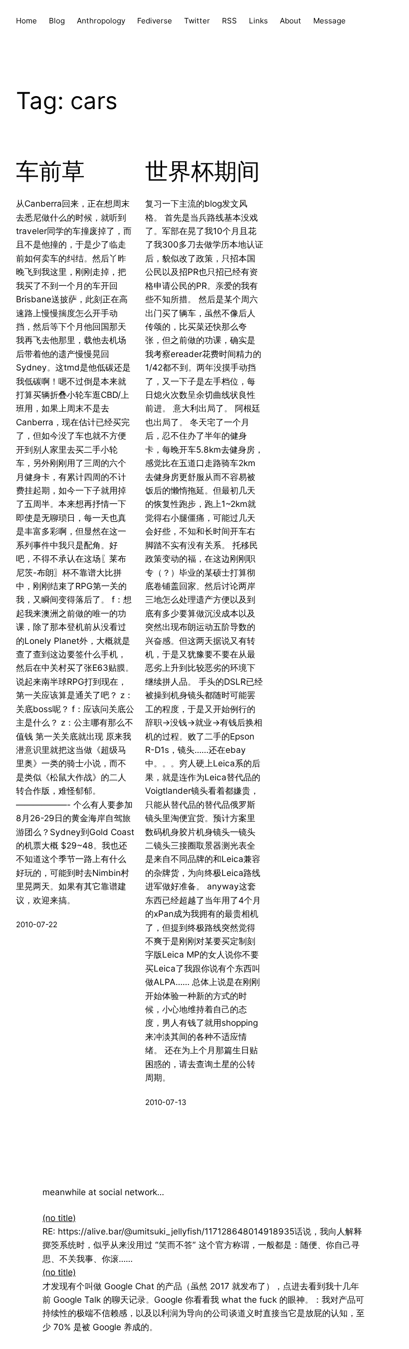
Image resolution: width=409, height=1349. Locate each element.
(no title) (59, 1218)
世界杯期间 (202, 171)
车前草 (50, 171)
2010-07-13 (166, 1102)
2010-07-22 (36, 924)
